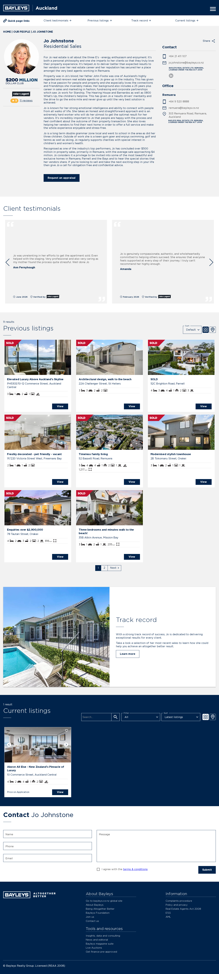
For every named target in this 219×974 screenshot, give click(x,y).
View (60, 406)
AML (168, 916)
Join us (90, 916)
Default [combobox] (191, 329)
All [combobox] (126, 717)
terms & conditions (135, 869)
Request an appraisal (62, 177)
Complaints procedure (179, 900)
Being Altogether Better (100, 908)
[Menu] (212, 9)
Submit (207, 869)
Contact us (92, 920)
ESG (168, 912)
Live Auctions (94, 947)
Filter (126, 713)
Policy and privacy (177, 904)
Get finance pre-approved (101, 951)
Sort (187, 326)
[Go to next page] (114, 568)
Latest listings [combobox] (174, 717)
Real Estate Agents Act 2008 (183, 908)
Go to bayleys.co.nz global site (104, 900)
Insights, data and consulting (103, 935)
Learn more (127, 653)
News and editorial (97, 939)
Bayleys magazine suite (100, 943)
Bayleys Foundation (98, 912)
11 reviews (26, 100)
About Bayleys (94, 904)
